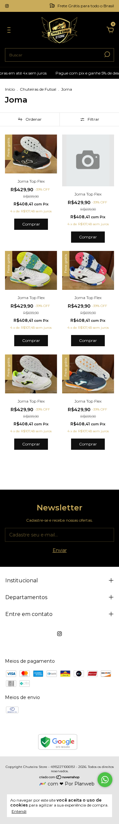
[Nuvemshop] (59, 778)
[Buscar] (106, 54)
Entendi (19, 811)
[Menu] (10, 31)
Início (10, 89)
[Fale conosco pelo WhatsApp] (105, 779)
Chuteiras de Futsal (38, 89)
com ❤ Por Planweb (71, 784)
